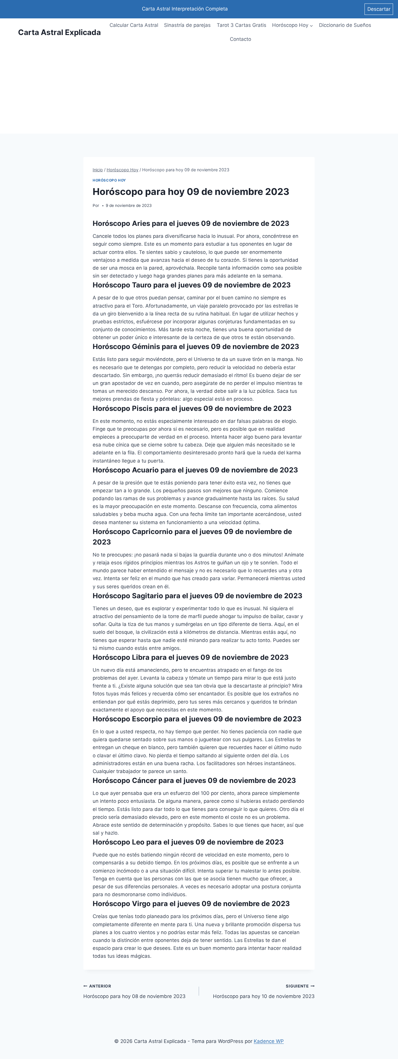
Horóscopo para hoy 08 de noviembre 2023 (134, 991)
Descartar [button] (378, 9)
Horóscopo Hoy (109, 180)
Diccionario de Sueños (345, 25)
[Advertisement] (199, 90)
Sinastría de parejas (187, 25)
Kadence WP (269, 1041)
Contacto (240, 39)
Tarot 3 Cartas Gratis (241, 25)
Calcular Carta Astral (134, 25)
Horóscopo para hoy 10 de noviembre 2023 (264, 991)
